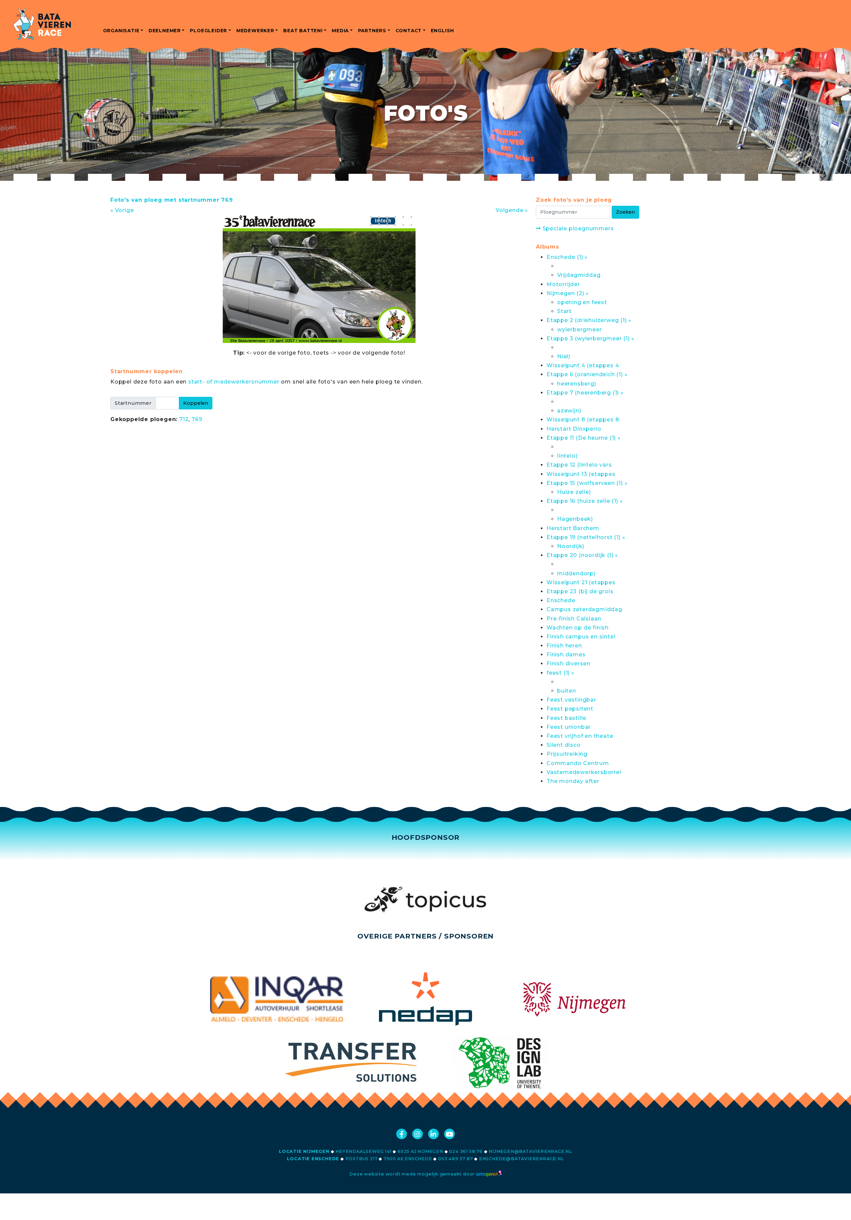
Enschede (561, 600)
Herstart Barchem (573, 528)
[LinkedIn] (433, 1134)
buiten (566, 691)
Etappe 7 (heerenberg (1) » (585, 392)
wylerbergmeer (579, 329)
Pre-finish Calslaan (574, 618)
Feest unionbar (569, 727)
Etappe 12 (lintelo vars (579, 465)
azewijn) (569, 410)
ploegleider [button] (208, 30)
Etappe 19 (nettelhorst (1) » (586, 537)
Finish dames (566, 654)
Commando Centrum (578, 763)
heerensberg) (576, 384)
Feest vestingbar (571, 700)
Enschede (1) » (567, 257)
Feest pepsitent (570, 709)
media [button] (340, 30)
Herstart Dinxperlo (574, 429)
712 (183, 419)
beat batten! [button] (303, 30)
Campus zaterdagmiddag (584, 609)
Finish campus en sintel (581, 636)
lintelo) (567, 456)
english (442, 30)
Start (564, 311)
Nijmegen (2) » (568, 293)
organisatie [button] (121, 30)
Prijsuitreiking (567, 754)
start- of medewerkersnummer (234, 382)
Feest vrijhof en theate (580, 736)
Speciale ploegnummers (577, 228)
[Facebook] (401, 1134)
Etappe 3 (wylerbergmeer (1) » (590, 338)
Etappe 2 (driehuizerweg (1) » (589, 320)
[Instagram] (417, 1134)
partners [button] (372, 30)
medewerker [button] (255, 30)
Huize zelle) (574, 492)
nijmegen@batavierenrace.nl (530, 1151)
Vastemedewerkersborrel (584, 772)
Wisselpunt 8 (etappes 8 (583, 419)
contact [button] (409, 30)
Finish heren (564, 645)
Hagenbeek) (575, 519)
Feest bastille (566, 718)
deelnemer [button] (165, 30)
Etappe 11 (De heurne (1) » (584, 438)
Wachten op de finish (578, 627)
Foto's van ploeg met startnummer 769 (171, 200)
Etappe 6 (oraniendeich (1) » (587, 374)
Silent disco (564, 745)
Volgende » (512, 210)
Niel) (563, 356)
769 (196, 419)
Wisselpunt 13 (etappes (581, 474)
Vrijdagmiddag (578, 275)
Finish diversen (568, 663)
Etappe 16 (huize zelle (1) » (585, 501)
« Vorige (122, 210)
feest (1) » (560, 673)
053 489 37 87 (455, 1158)
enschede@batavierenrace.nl (521, 1158)
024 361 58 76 (465, 1151)
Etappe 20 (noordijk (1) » (582, 555)
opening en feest (582, 302)
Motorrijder (563, 284)
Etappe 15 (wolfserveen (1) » (587, 483)
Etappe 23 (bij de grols (580, 591)
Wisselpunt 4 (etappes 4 (583, 365)
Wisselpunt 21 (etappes (581, 582)
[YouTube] (449, 1134)
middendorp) (576, 573)
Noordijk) (570, 546)
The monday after (573, 781)
